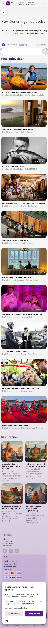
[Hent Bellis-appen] (8, 3)
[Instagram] (11, 551)
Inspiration (10, 437)
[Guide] (26, 44)
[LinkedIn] (17, 551)
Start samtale (41, 44)
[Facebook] (4, 551)
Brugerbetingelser (10, 564)
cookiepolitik (19, 608)
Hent (44, 3)
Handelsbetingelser (11, 561)
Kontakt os (8, 569)
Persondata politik (10, 567)
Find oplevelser (13, 59)
